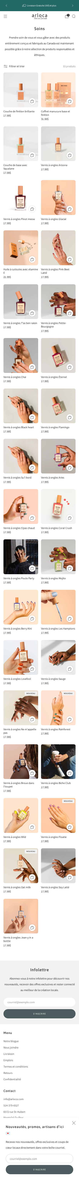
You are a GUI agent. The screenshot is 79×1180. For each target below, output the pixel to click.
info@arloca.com (13, 1099)
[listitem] (40, 5)
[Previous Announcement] (6, 5)
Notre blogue (11, 1041)
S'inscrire (39, 1169)
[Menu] (5, 16)
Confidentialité (12, 1079)
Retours (7, 1073)
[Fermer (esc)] (74, 1123)
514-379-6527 (11, 1105)
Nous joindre (10, 1047)
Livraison (8, 1054)
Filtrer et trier (17, 66)
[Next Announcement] (72, 5)
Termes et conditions (15, 1066)
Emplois (8, 1060)
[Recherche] (74, 16)
